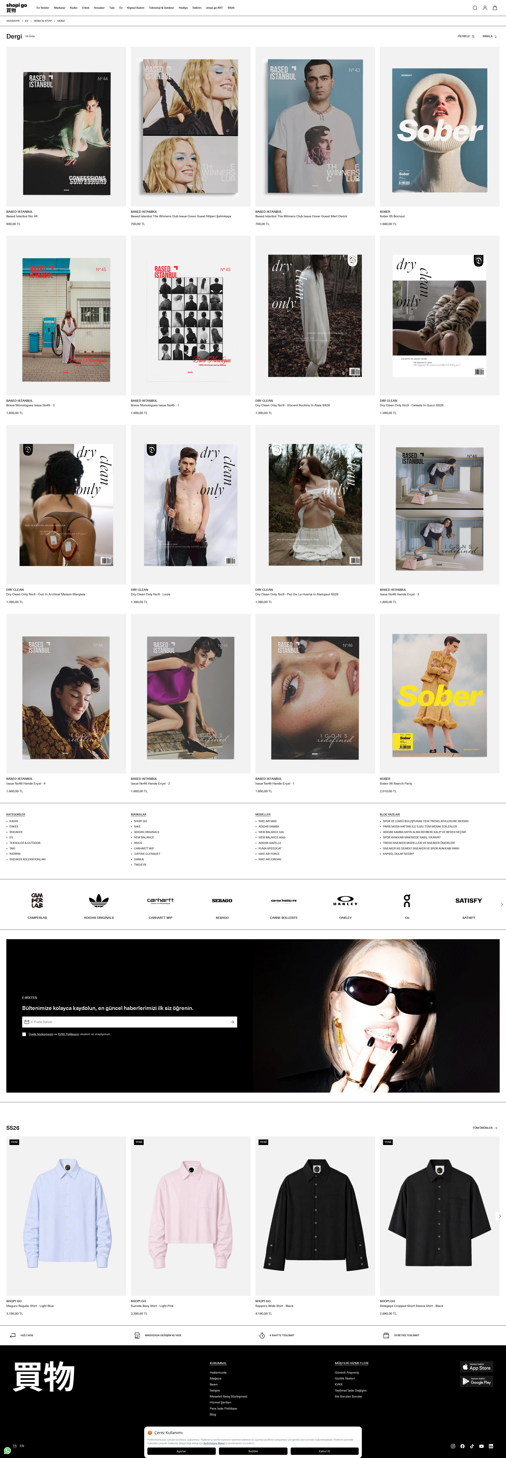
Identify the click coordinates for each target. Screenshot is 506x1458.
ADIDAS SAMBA (269, 826)
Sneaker (99, 7)
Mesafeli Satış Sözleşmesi (228, 1396)
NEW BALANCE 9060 (272, 837)
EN (22, 1446)
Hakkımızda (218, 1372)
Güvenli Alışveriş (347, 1372)
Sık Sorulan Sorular (348, 1396)
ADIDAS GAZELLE (270, 843)
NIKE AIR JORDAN (270, 859)
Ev (121, 7)
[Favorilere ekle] (121, 51)
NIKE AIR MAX (268, 821)
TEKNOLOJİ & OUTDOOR (25, 843)
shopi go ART (214, 7)
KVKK (339, 1384)
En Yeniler (43, 7)
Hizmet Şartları (220, 1402)
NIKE (137, 826)
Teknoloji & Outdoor (161, 7)
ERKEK (13, 826)
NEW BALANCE (144, 837)
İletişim (215, 1390)
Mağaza (215, 1378)
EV (11, 837)
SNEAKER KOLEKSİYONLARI (27, 859)
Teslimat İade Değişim (351, 1390)
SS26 (231, 7)
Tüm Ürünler (483, 1128)
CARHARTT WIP (144, 848)
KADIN (13, 821)
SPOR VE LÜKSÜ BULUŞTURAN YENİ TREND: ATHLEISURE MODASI (426, 821)
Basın (214, 1384)
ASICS (138, 843)
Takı (112, 7)
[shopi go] (16, 8)
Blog (213, 1414)
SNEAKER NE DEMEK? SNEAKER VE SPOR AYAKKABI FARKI (421, 848)
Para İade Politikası (223, 1408)
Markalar (59, 7)
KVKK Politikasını (68, 1034)
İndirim (197, 7)
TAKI (12, 848)
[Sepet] (495, 8)
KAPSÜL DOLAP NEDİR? (398, 854)
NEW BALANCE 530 (271, 832)
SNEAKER (15, 832)
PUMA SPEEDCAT (270, 848)
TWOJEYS (140, 864)
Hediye (183, 7)
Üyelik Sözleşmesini (41, 1034)
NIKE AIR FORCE (269, 854)
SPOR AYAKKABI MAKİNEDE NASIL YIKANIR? (412, 837)
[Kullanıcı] (485, 8)
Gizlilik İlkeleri (345, 1378)
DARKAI (139, 859)
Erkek (85, 7)
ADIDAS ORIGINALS (146, 832)
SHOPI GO (140, 821)
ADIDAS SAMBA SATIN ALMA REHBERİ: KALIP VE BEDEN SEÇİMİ (424, 832)
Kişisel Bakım (135, 7)
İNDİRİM (14, 854)
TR (15, 1446)
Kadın (73, 7)
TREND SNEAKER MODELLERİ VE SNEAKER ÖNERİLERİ (419, 843)
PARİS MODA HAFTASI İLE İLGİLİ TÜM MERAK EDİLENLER (420, 826)
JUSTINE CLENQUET (147, 854)
